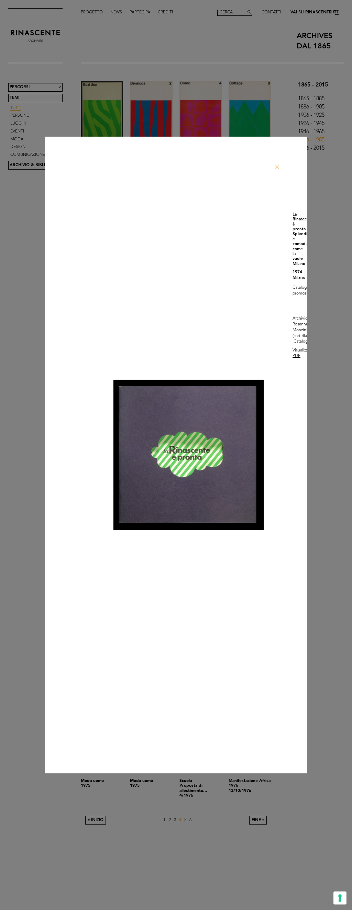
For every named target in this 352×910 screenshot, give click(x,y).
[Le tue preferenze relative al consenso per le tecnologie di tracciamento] (339, 898)
